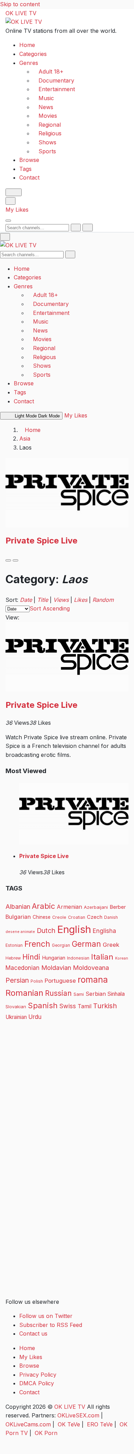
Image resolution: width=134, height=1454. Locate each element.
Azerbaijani (96, 907)
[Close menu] (5, 237)
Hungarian (53, 958)
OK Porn (46, 1432)
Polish (37, 981)
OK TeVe (69, 1424)
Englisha (104, 930)
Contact (29, 177)
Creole (59, 917)
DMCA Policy (36, 1383)
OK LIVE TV (20, 13)
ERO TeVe (100, 1424)
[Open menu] (8, 221)
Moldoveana (91, 967)
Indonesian (78, 958)
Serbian (96, 993)
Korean (121, 958)
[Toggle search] (10, 201)
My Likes (17, 209)
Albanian (17, 906)
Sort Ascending (50, 608)
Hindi (31, 956)
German (86, 944)
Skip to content (20, 4)
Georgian (61, 945)
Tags (25, 168)
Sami (79, 994)
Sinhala (116, 994)
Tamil (84, 1006)
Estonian (14, 945)
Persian (17, 980)
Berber (118, 907)
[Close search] (87, 227)
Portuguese (60, 980)
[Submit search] (76, 227)
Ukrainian (16, 1017)
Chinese (42, 917)
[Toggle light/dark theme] (13, 192)
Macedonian (22, 967)
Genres (28, 62)
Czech (94, 917)
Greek (111, 944)
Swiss (67, 1006)
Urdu (35, 1016)
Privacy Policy (37, 1374)
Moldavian (56, 967)
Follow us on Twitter (45, 1315)
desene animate (20, 932)
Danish (111, 917)
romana (93, 979)
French (37, 944)
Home (27, 44)
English (74, 929)
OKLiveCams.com (28, 1424)
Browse (29, 159)
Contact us (33, 1333)
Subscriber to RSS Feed (50, 1324)
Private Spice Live (41, 541)
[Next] (15, 560)
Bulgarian (18, 916)
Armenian (69, 907)
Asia (24, 438)
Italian (102, 956)
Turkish (105, 1006)
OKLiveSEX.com (78, 1415)
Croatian (76, 917)
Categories (33, 53)
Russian (58, 993)
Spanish (43, 1005)
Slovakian (15, 1006)
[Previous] (8, 560)
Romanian (24, 993)
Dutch (46, 930)
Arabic (43, 906)
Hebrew (13, 958)
